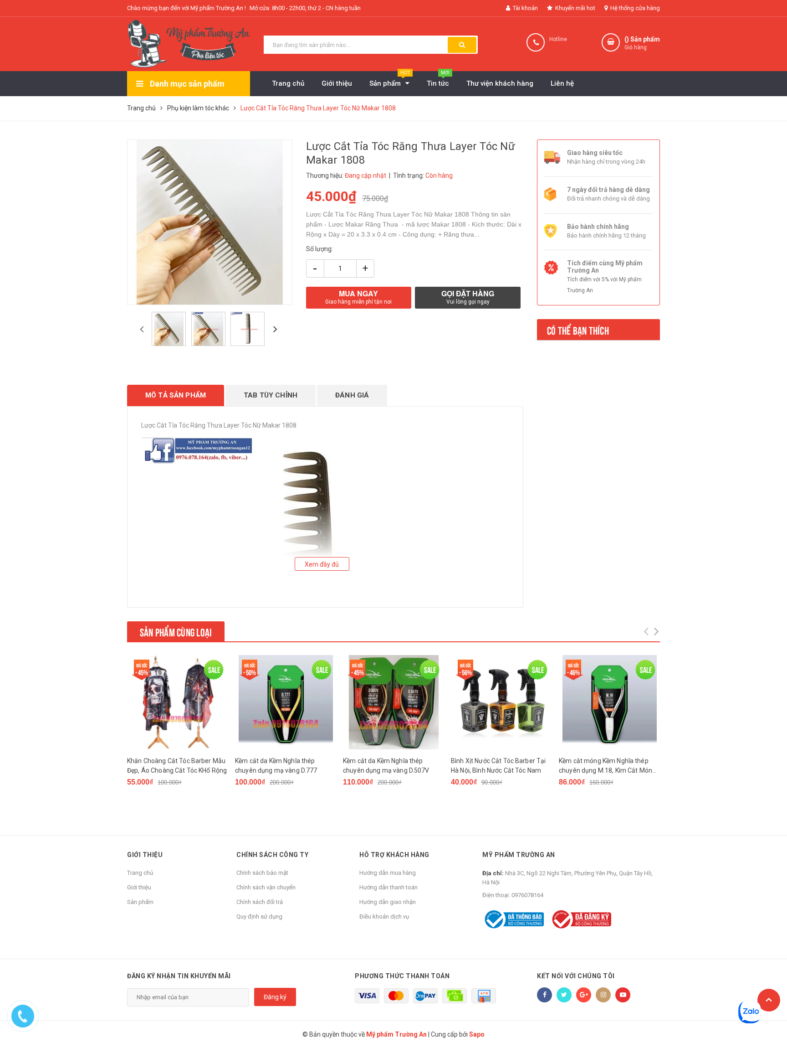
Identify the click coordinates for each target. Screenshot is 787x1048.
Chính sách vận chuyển (266, 887)
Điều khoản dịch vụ (384, 916)
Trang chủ (140, 872)
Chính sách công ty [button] (272, 854)
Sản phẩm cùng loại (176, 631)
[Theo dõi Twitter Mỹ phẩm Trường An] (564, 994)
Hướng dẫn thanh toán (388, 887)
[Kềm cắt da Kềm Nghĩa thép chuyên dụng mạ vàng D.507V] (393, 702)
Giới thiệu (139, 887)
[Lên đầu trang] (768, 1000)
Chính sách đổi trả (259, 901)
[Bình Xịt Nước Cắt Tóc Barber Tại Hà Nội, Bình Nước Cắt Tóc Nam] (501, 702)
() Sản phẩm (642, 43)
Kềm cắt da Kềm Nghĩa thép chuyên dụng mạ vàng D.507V (386, 765)
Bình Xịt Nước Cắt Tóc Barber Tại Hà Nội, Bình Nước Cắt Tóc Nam (498, 765)
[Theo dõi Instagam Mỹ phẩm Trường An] (603, 994)
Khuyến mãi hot (574, 8)
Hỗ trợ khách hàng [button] (394, 854)
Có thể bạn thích (578, 329)
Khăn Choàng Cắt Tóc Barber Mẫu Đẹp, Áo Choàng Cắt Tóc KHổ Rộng (177, 765)
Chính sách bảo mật (262, 872)
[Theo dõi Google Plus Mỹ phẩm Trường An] (583, 994)
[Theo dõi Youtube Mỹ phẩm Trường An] (622, 994)
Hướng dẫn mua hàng (387, 872)
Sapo (477, 1034)
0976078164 (527, 895)
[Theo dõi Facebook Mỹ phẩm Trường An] (544, 994)
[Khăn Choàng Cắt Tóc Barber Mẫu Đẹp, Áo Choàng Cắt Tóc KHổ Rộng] (177, 702)
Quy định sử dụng (259, 916)
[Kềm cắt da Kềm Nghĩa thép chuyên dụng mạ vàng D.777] (285, 702)
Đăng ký (275, 997)
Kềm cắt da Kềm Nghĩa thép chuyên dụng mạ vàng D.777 (276, 765)
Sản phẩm (140, 901)
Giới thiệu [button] (145, 854)
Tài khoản (524, 8)
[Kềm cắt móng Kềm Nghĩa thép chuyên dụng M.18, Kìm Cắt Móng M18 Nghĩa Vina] (609, 702)
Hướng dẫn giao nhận (387, 901)
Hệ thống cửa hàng (634, 8)
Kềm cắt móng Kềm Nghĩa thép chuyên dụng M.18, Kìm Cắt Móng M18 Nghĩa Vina (607, 766)
